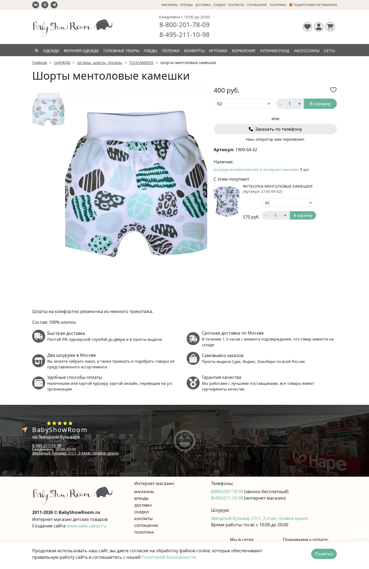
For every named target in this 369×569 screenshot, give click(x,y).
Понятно (324, 554)
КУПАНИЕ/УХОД (274, 51)
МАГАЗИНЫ (170, 5)
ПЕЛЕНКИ (170, 51)
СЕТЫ (329, 51)
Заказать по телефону (278, 129)
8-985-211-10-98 (46, 445)
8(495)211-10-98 (227, 498)
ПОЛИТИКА (278, 5)
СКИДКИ (219, 5)
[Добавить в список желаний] (333, 89)
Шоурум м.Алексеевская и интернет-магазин (256, 169)
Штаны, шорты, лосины (99, 62)
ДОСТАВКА (203, 5)
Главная (39, 62)
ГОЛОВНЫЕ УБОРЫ (121, 51)
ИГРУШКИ (218, 51)
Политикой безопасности (169, 557)
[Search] (36, 50)
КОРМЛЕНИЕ (244, 51)
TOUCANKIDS (141, 62)
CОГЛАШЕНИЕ (257, 5)
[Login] (318, 26)
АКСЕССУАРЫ (306, 51)
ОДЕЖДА (51, 51)
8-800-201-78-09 (184, 24)
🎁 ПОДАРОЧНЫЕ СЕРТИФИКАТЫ (313, 5)
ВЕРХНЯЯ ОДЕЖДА (81, 51)
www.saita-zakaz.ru (86, 526)
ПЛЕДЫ (150, 51)
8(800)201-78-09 (227, 491)
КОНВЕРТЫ (194, 51)
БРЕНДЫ (186, 5)
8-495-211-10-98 (184, 34)
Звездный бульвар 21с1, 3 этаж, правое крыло (75, 453)
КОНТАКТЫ (236, 5)
